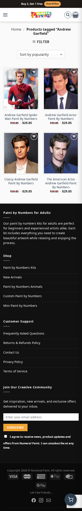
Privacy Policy (13, 362)
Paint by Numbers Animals (22, 286)
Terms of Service (15, 371)
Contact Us (11, 352)
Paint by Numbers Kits (19, 267)
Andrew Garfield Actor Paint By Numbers (61, 117)
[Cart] (75, 14)
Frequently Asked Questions (23, 333)
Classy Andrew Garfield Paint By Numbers (21, 181)
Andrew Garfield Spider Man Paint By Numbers (21, 117)
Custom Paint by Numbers (22, 296)
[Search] (67, 14)
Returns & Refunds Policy (21, 343)
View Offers (52, 3)
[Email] (48, 500)
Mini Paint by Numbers (20, 305)
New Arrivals (12, 277)
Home (16, 29)
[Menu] (7, 15)
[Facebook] (33, 500)
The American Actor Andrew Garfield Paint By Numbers (61, 183)
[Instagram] (41, 500)
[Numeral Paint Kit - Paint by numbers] (41, 15)
